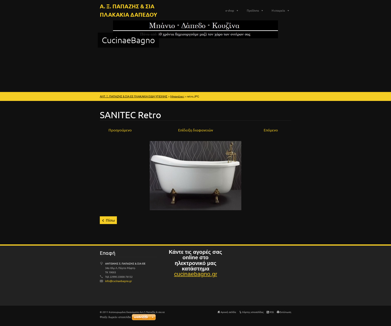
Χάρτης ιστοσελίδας (253, 312)
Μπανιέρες (177, 96)
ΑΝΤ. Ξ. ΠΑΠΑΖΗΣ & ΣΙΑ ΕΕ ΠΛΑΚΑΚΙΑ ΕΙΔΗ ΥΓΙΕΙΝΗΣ (133, 96)
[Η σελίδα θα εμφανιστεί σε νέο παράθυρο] (195, 175)
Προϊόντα (253, 10)
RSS (272, 312)
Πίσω (110, 220)
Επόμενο (271, 130)
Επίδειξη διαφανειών (195, 130)
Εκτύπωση (285, 312)
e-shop (229, 10)
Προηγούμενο (120, 130)
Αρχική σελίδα (228, 312)
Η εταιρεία (278, 10)
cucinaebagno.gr (195, 274)
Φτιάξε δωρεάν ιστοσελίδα (115, 317)
